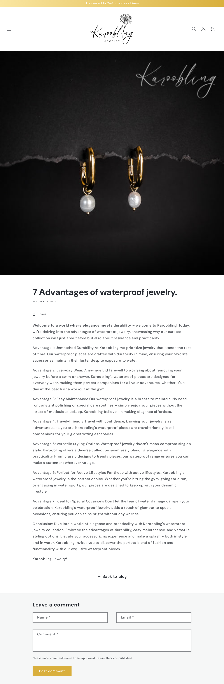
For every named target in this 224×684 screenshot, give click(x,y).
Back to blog (115, 576)
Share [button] (42, 314)
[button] (9, 29)
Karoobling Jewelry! (50, 559)
